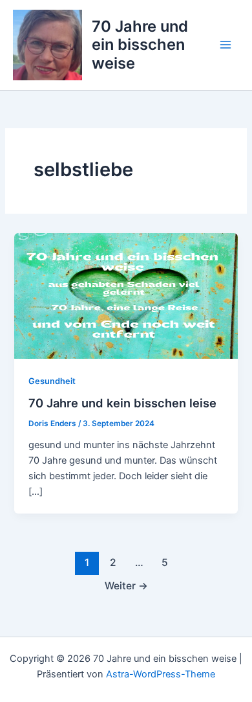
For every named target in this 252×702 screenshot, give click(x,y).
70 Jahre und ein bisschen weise (140, 45)
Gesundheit (52, 381)
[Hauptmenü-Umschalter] (225, 44)
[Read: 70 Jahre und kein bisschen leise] (125, 295)
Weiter (126, 586)
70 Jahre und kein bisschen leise (122, 403)
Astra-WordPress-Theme (160, 674)
